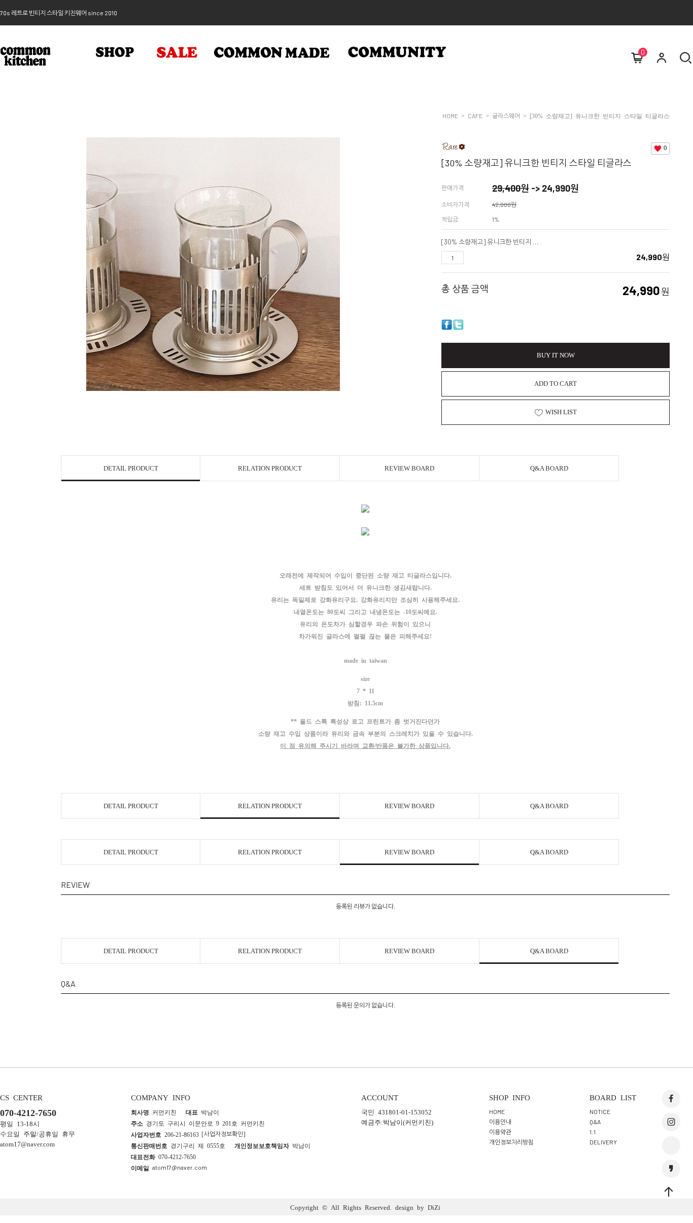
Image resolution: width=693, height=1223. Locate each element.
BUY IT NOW (556, 355)
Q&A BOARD (549, 468)
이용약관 (500, 1131)
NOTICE (600, 1111)
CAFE (475, 115)
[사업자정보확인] (223, 1133)
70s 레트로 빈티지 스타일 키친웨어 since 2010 (58, 12)
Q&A (595, 1121)
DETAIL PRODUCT (130, 468)
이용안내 (500, 1121)
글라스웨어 (506, 115)
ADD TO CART (555, 383)
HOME (450, 115)
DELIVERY (603, 1141)
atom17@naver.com (179, 1167)
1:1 (593, 1131)
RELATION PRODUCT (270, 468)
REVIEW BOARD (409, 468)
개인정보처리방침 (511, 1141)
